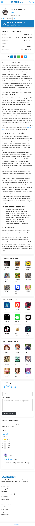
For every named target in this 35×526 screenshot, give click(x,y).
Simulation (13, 6)
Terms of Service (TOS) (8, 494)
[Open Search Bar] (33, 2)
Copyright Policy (5, 489)
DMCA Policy (4, 497)
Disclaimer (4, 491)
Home (2, 6)
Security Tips (5, 514)
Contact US (4, 509)
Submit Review (9, 414)
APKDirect (17, 524)
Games (7, 6)
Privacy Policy (5, 499)
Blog (2, 512)
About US (3, 507)
